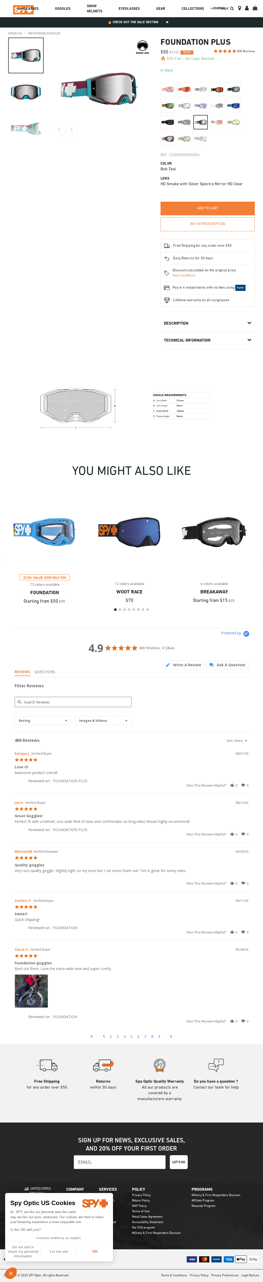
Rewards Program (203, 1206)
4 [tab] (129, 609)
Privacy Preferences (225, 1275)
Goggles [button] (62, 9)
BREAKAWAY (214, 592)
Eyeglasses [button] (129, 9)
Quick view (45, 565)
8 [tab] (147, 609)
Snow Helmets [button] (94, 8)
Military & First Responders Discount (156, 1233)
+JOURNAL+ (219, 8)
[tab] (183, 665)
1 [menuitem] (104, 1036)
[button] (11, 1273)
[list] (131, 992)
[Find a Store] (239, 8)
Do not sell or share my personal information (23, 1251)
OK (95, 1251)
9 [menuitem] (159, 1036)
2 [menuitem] (111, 1036)
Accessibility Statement (147, 1222)
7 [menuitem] (145, 1036)
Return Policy (141, 1200)
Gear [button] (160, 9)
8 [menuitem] (152, 1036)
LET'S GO (178, 1162)
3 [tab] (124, 609)
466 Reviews (246, 51)
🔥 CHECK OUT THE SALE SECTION (133, 22)
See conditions (184, 276)
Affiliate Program (203, 1200)
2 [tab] (120, 609)
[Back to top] (251, 1268)
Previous (59, 129)
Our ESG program (143, 1227)
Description (176, 324)
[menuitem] (28, 9)
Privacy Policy (141, 1195)
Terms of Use (140, 1211)
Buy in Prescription (207, 224)
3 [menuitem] (118, 1036)
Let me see (59, 1251)
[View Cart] (255, 8)
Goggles (15, 33)
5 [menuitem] (131, 1036)
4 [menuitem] (125, 1036)
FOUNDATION (44, 593)
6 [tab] (138, 609)
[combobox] (43, 720)
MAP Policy (139, 1206)
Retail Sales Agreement (147, 1216)
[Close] (167, 22)
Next (71, 129)
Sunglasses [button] (28, 9)
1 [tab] (115, 609)
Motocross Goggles (44, 33)
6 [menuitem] (138, 1036)
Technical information (187, 341)
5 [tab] (134, 609)
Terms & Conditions (174, 1275)
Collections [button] (193, 9)
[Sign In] (247, 8)
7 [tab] (143, 609)
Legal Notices (250, 1275)
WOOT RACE (129, 592)
